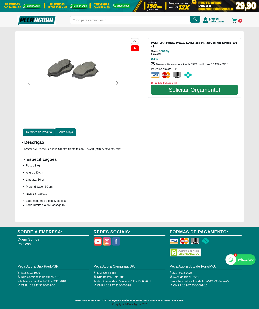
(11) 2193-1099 (30, 272)
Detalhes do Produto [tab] (39, 132)
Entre (212, 18)
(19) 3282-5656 (106, 272)
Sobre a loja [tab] (65, 132)
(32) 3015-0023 (182, 272)
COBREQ (164, 51)
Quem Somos (28, 239)
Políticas (24, 244)
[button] (28, 82)
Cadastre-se (216, 21)
